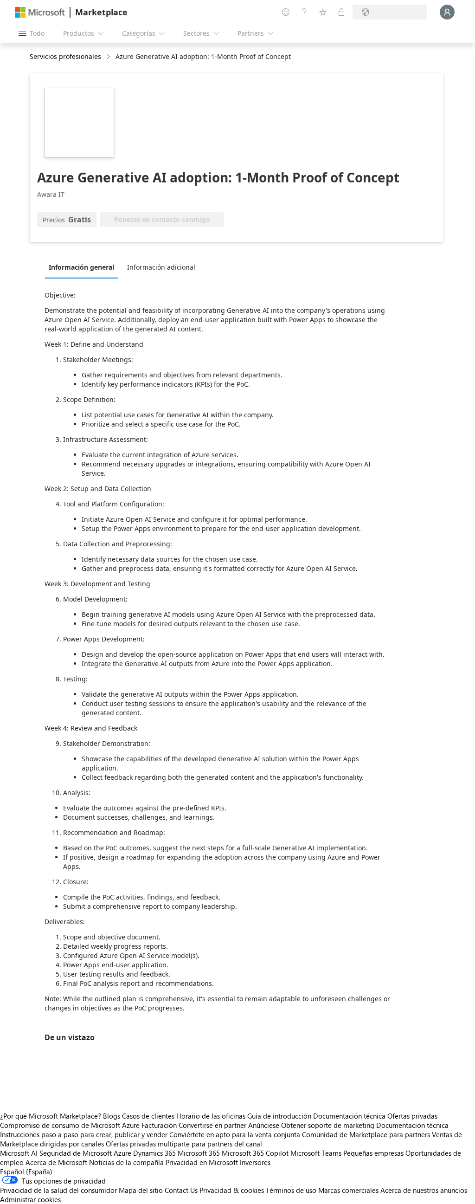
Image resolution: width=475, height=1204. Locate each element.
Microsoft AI (19, 1153)
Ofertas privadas (412, 1115)
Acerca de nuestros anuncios (423, 1190)
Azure (122, 1153)
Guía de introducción (279, 1115)
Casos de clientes (148, 1115)
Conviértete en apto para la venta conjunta (234, 1134)
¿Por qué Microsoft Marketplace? (50, 1115)
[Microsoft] (40, 12)
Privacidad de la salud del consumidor (58, 1190)
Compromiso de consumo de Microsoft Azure (70, 1125)
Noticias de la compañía (126, 1162)
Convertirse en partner (212, 1125)
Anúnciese (263, 1125)
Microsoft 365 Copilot (255, 1153)
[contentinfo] (109, 56)
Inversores (255, 1162)
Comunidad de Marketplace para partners (366, 1134)
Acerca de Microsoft (56, 1162)
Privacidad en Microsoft (202, 1162)
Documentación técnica (349, 1115)
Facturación (159, 1125)
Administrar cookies (30, 1199)
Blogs (111, 1115)
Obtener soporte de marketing (327, 1125)
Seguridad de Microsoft (75, 1153)
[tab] (84, 267)
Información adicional (161, 267)
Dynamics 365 (154, 1153)
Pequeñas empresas (373, 1153)
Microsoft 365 (199, 1153)
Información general (81, 267)
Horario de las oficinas (210, 1115)
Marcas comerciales (348, 1190)
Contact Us (181, 1190)
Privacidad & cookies (231, 1190)
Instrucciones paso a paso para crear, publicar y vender (83, 1134)
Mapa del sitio (141, 1190)
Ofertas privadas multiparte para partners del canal (184, 1143)
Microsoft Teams (315, 1153)
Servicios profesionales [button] (65, 56)
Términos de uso (291, 1190)
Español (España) (26, 1171)
